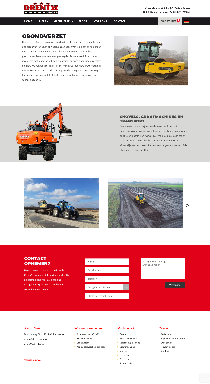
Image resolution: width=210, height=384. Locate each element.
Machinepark (62, 21)
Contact (119, 21)
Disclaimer (166, 342)
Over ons (100, 21)
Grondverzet (83, 342)
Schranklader (126, 363)
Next (183, 203)
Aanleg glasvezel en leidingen (91, 346)
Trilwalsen (125, 355)
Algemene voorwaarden (173, 338)
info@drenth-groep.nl (157, 12)
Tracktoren (125, 359)
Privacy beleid (168, 346)
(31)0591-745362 (181, 12)
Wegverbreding (84, 338)
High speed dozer (128, 338)
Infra (42, 21)
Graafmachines (127, 346)
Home (28, 21)
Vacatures (170, 20)
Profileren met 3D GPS (88, 334)
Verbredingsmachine (130, 342)
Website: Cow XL (32, 359)
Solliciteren (166, 334)
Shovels (123, 351)
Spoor (83, 21)
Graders (124, 334)
